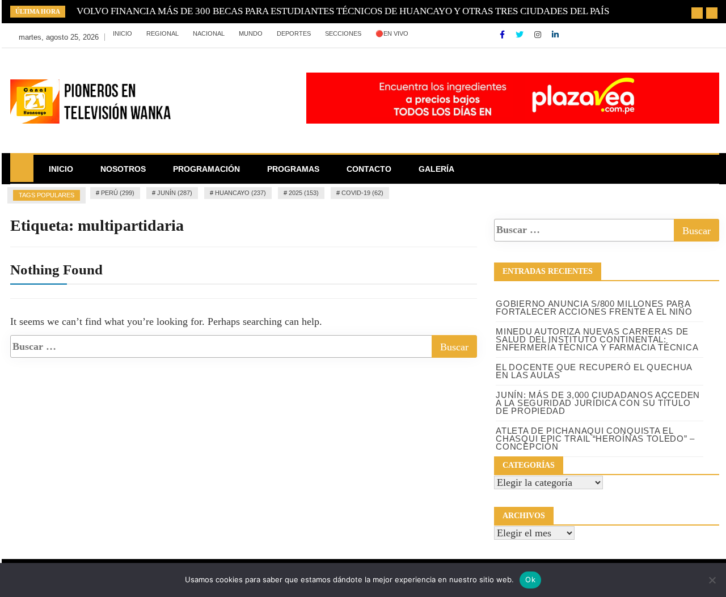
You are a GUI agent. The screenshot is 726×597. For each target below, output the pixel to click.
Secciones (343, 33)
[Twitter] (521, 34)
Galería (436, 168)
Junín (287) (174, 192)
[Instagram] (538, 34)
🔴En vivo (391, 33)
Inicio (122, 33)
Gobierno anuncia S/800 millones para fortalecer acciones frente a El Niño (594, 307)
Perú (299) (117, 192)
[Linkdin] (555, 34)
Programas (293, 168)
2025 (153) (304, 192)
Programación (206, 168)
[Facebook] (503, 34)
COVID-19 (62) (362, 192)
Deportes (294, 33)
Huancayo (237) (240, 192)
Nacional (209, 33)
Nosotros (123, 168)
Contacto (369, 168)
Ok (530, 579)
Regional (162, 33)
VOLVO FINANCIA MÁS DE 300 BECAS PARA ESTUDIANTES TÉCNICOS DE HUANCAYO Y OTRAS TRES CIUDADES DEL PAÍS (343, 11)
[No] (711, 580)
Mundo (251, 33)
